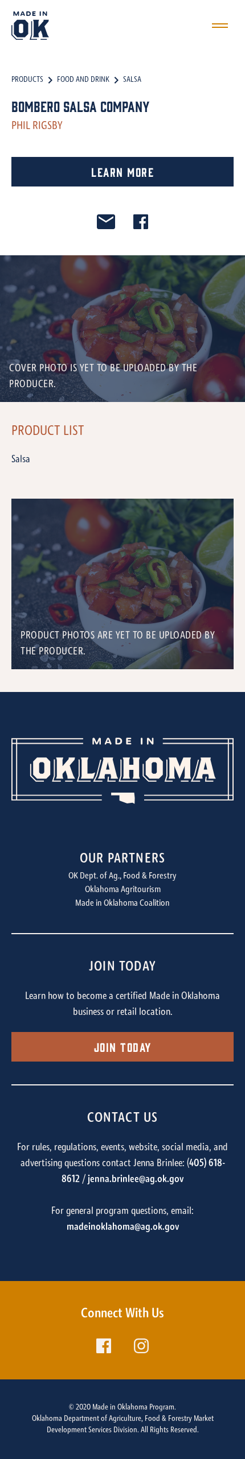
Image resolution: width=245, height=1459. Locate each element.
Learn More (122, 171)
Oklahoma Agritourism (123, 889)
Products (27, 80)
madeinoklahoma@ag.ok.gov (123, 1227)
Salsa (132, 80)
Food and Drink (83, 80)
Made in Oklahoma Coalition (122, 903)
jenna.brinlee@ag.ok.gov (135, 1180)
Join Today (123, 1046)
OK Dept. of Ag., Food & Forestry (122, 876)
